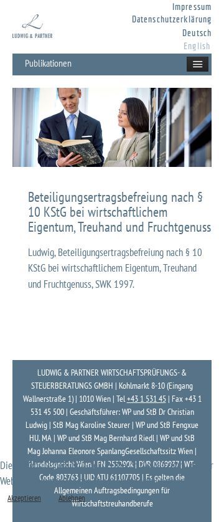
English (197, 45)
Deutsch (197, 32)
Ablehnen (71, 498)
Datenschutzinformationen (112, 514)
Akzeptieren (24, 498)
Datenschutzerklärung (172, 19)
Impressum (192, 6)
